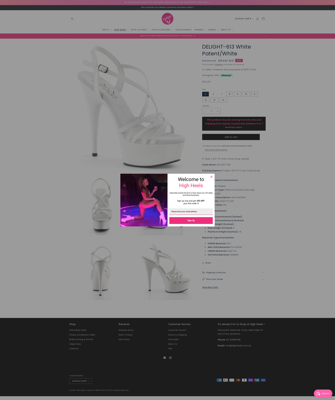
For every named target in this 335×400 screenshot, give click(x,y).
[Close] (211, 177)
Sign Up (191, 220)
